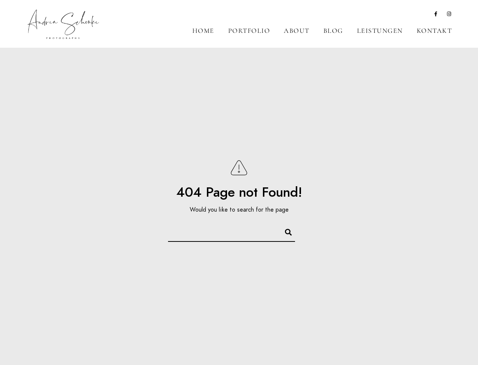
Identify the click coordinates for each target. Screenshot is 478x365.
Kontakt (434, 30)
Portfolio (249, 30)
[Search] (285, 231)
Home (203, 30)
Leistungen (380, 30)
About (297, 30)
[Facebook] (436, 15)
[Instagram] (449, 15)
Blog (333, 30)
